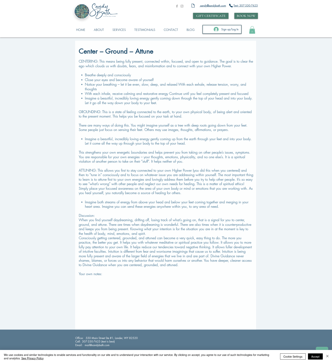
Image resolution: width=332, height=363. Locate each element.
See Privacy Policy (32, 358)
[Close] (327, 356)
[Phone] (230, 5)
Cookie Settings (292, 356)
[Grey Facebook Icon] (177, 6)
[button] (252, 30)
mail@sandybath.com (97, 345)
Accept (315, 356)
